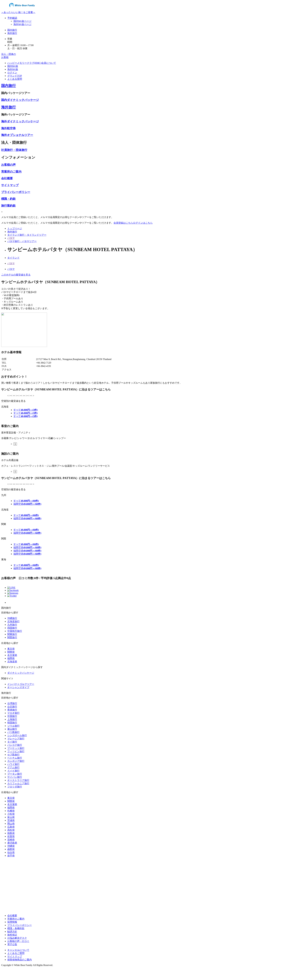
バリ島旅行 (13, 732)
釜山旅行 (12, 729)
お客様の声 (8, 164)
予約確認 (12, 18)
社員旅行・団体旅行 (14, 149)
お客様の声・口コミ (18, 941)
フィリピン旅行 (15, 751)
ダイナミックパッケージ (20, 673)
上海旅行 (12, 719)
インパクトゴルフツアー (20, 684)
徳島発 (11, 833)
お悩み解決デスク (17, 938)
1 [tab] (15, 444)
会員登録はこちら (123, 223)
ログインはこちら (143, 223)
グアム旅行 (13, 767)
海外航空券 (8, 128)
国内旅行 (12, 30)
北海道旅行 (13, 621)
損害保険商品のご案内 (19, 959)
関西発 (11, 652)
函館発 (11, 849)
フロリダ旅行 (14, 786)
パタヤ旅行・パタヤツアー (22, 241)
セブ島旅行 (13, 754)
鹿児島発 (12, 842)
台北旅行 (12, 706)
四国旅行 (12, 628)
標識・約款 (8, 198)
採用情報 (12, 922)
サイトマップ (10, 185)
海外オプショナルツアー (17, 135)
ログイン (12, 72)
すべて (25, 410)
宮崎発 (11, 839)
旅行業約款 (8, 205)
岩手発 (11, 855)
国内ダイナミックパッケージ (20, 99)
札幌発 (11, 810)
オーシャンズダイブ (18, 687)
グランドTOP (14, 75)
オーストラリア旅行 (18, 780)
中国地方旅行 (14, 631)
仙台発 (11, 852)
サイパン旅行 (14, 777)
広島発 (11, 826)
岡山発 (11, 823)
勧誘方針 (12, 931)
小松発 (11, 814)
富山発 (11, 817)
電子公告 (12, 944)
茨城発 (11, 820)
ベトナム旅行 (14, 757)
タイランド (13, 257)
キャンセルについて (18, 950)
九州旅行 (12, 624)
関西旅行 (12, 637)
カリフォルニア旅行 (18, 783)
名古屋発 (12, 655)
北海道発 (12, 661)
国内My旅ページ (22, 21)
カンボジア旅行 (15, 761)
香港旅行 (12, 709)
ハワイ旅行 (13, 764)
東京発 (11, 648)
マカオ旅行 (13, 713)
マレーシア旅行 (15, 738)
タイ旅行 (12, 741)
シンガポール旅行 (17, 735)
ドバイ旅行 (13, 770)
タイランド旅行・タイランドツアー (26, 235)
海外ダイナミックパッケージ (20, 121)
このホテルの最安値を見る (16, 274)
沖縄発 (11, 846)
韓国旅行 (12, 722)
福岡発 (11, 658)
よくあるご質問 (15, 953)
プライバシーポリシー (15, 192)
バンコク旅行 (14, 745)
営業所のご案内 (11, 171)
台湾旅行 (12, 703)
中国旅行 (12, 716)
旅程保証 (12, 934)
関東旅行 (12, 634)
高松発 (11, 830)
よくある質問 (14, 79)
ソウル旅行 (13, 725)
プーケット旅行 (15, 748)
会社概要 (7, 178)
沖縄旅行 (12, 618)
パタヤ (11, 238)
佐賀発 (11, 836)
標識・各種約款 (15, 928)
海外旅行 (12, 33)
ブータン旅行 (14, 774)
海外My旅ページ (22, 24)
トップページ (14, 228)
